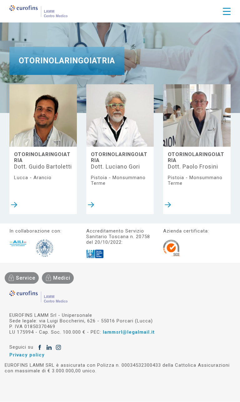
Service (25, 278)
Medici (61, 278)
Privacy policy (27, 355)
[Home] (38, 11)
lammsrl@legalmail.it (129, 332)
